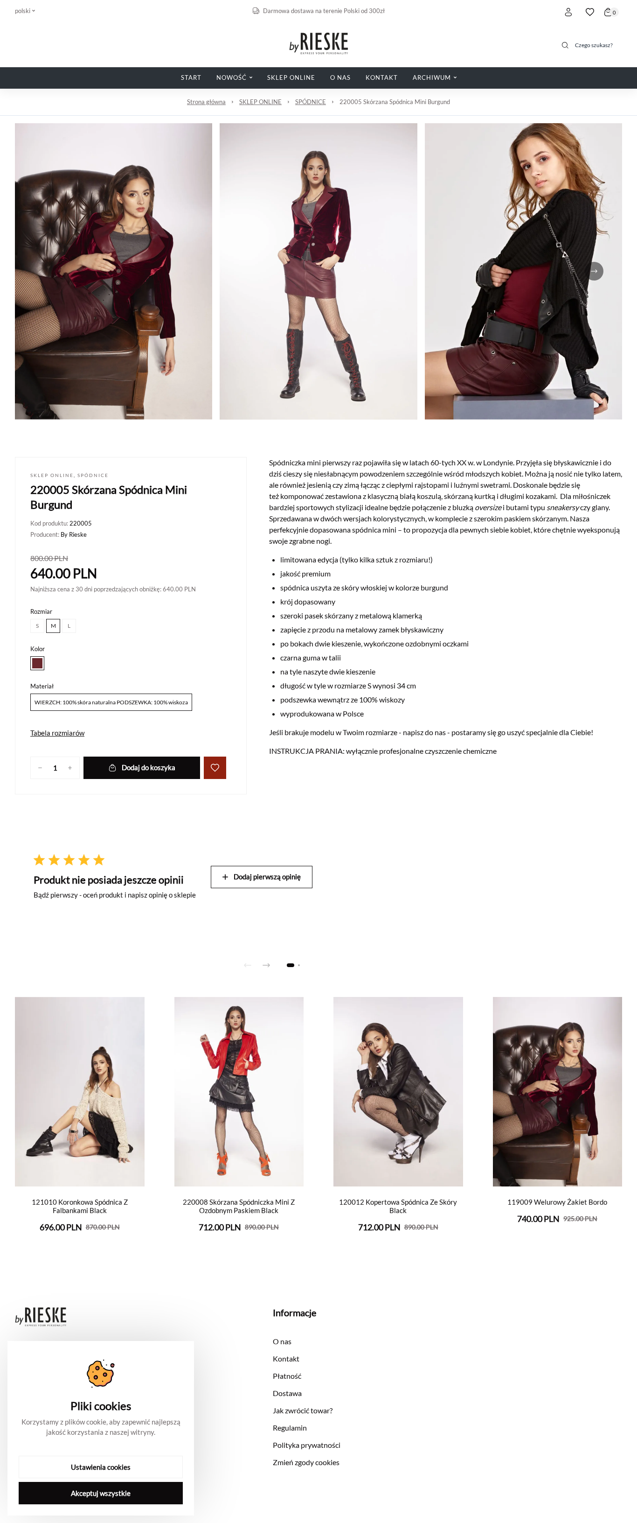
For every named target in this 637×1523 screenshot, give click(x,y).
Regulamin (290, 1427)
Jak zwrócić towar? (302, 1410)
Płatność (287, 1375)
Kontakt (286, 1358)
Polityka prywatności (306, 1444)
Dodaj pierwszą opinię (267, 876)
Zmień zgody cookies (306, 1462)
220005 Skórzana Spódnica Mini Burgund (394, 101)
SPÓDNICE (310, 101)
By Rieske (74, 534)
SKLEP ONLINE (260, 101)
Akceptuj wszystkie (101, 1493)
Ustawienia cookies (101, 1467)
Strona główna (206, 101)
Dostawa (287, 1393)
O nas (282, 1341)
